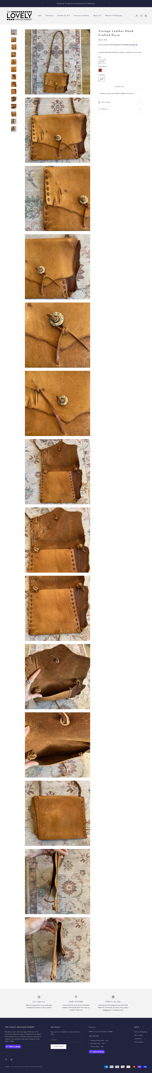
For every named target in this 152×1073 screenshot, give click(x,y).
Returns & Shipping (114, 15)
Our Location (138, 1035)
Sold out (119, 87)
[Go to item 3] (14, 47)
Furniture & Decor (81, 15)
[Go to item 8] (14, 84)
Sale (40, 15)
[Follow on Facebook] (6, 1060)
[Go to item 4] (14, 54)
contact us (106, 1010)
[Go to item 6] (14, 69)
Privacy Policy (138, 1042)
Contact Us (138, 1039)
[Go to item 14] (14, 129)
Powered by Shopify (36, 1066)
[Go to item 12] (14, 114)
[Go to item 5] (14, 62)
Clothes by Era (63, 15)
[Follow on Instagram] (11, 1060)
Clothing (49, 15)
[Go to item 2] (14, 39)
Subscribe (58, 1046)
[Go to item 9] (14, 92)
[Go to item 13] (14, 121)
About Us (97, 15)
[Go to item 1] (14, 32)
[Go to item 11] (14, 106)
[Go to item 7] (14, 77)
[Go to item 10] (14, 99)
